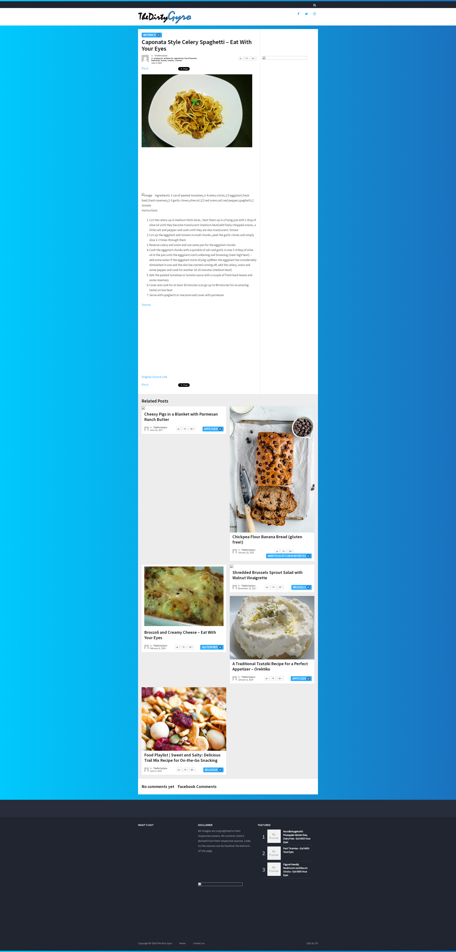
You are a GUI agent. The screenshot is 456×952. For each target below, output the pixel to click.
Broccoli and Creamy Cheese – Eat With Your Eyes (180, 634)
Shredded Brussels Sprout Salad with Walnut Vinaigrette (267, 575)
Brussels (299, 587)
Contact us (199, 943)
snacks (170, 60)
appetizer (179, 58)
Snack (164, 60)
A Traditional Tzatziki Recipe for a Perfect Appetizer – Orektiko (270, 666)
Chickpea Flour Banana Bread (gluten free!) (267, 539)
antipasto (168, 58)
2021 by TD (312, 943)
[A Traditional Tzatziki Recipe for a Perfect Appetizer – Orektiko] (272, 627)
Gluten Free (210, 647)
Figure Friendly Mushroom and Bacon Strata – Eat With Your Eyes (295, 870)
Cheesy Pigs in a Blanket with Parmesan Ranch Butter (181, 416)
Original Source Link (154, 377)
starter (178, 60)
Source (146, 305)
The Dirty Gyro (164, 943)
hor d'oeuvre (191, 58)
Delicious (211, 770)
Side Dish (155, 60)
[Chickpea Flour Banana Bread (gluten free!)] (272, 469)
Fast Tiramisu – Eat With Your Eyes (296, 850)
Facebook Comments (197, 786)
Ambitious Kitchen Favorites (287, 556)
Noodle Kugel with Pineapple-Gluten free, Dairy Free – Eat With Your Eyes (296, 837)
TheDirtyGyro (160, 55)
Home (182, 943)
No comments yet (158, 786)
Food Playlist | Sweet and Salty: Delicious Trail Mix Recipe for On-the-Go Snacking (182, 757)
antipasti (149, 35)
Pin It (145, 68)
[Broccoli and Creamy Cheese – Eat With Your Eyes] (184, 596)
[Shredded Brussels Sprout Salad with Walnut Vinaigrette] (231, 566)
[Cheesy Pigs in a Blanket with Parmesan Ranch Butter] (143, 408)
